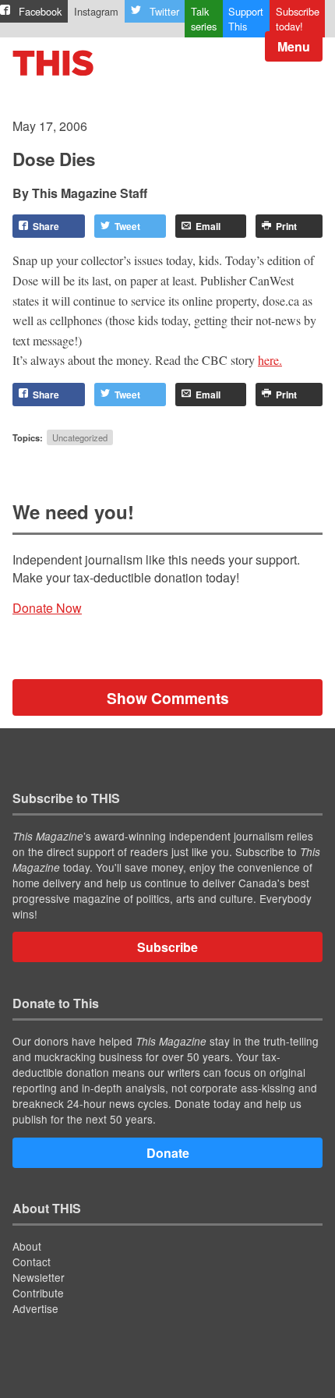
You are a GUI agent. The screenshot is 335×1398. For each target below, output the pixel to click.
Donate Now (47, 608)
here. (270, 360)
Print (286, 226)
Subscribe (167, 947)
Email (208, 226)
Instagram (96, 11)
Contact (31, 1261)
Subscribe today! (297, 19)
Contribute (38, 1293)
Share (46, 226)
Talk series (204, 19)
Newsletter (38, 1277)
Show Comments (168, 698)
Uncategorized (80, 437)
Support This (245, 19)
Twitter (164, 11)
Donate (167, 1153)
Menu (293, 46)
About (26, 1246)
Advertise (35, 1308)
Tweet (127, 226)
